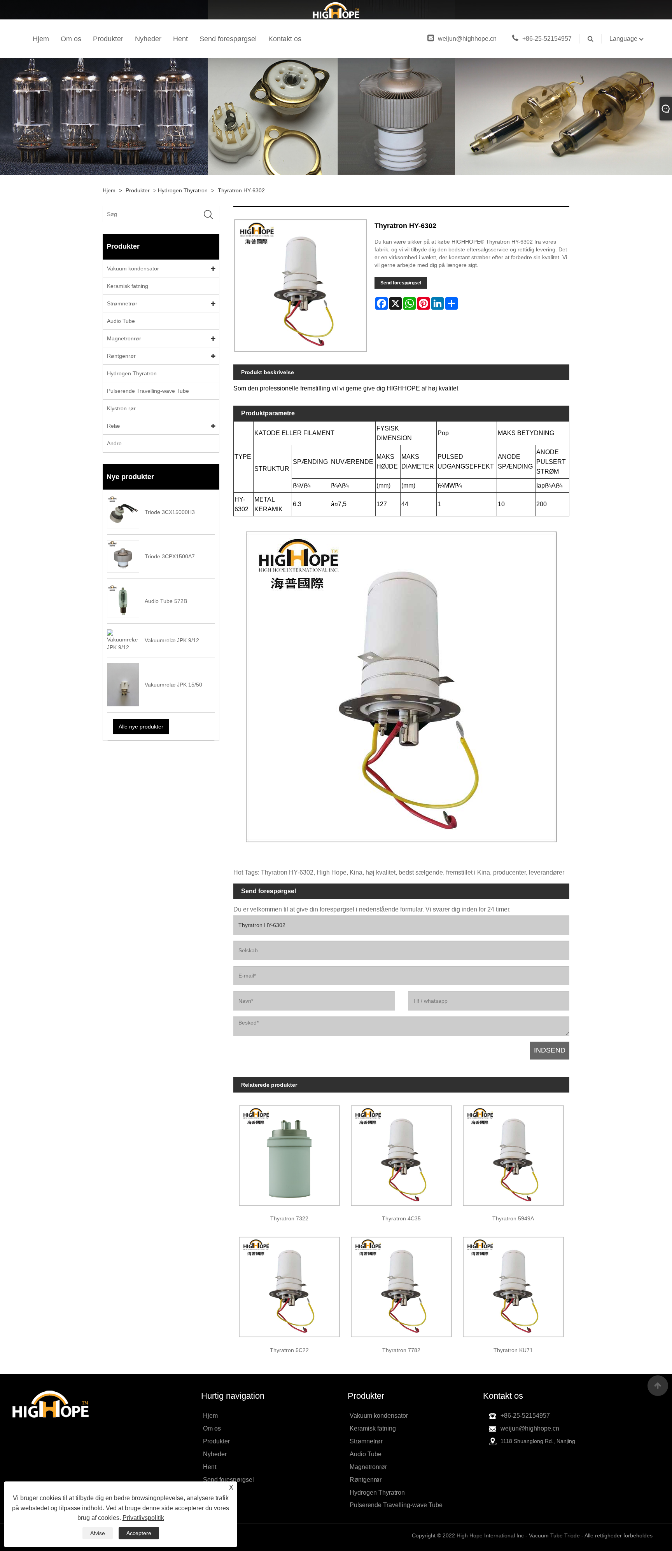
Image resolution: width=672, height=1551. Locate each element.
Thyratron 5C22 (289, 1350)
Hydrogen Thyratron (183, 190)
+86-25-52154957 (547, 38)
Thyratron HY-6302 (241, 190)
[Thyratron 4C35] (401, 1153)
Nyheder (148, 39)
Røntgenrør (121, 356)
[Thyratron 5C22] (289, 1284)
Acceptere (138, 1533)
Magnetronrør (124, 338)
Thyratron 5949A (513, 1218)
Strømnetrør (122, 303)
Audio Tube (121, 321)
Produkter (108, 39)
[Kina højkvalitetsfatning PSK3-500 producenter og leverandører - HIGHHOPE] (336, 10)
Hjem (41, 39)
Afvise (97, 1533)
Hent (180, 39)
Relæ (113, 426)
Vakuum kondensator (133, 268)
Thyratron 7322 (289, 1218)
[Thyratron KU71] (513, 1284)
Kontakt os (284, 39)
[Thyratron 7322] (289, 1153)
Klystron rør (121, 408)
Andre (114, 443)
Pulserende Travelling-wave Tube (148, 391)
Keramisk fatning (127, 286)
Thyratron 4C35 (401, 1218)
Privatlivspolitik (143, 1517)
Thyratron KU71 (513, 1350)
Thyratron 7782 (401, 1350)
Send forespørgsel (228, 39)
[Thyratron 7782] (401, 1284)
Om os (71, 39)
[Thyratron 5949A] (513, 1153)
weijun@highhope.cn (467, 38)
